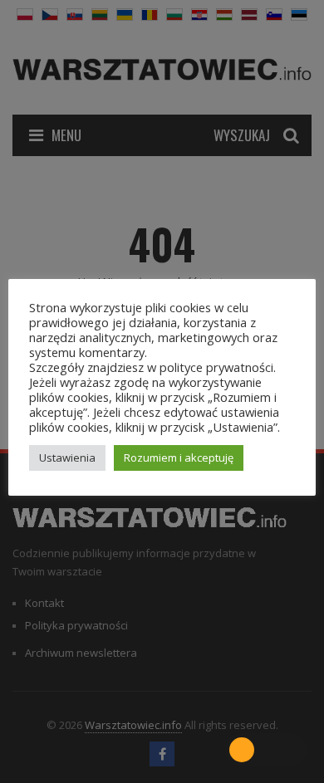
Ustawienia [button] (67, 457)
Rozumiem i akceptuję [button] (178, 457)
